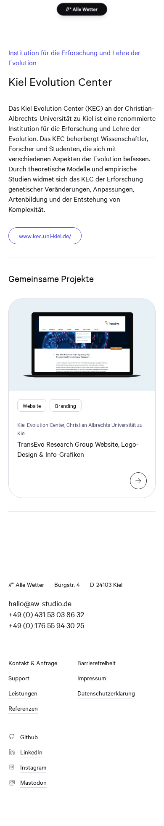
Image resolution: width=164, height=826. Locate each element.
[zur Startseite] (82, 9)
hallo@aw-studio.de (39, 603)
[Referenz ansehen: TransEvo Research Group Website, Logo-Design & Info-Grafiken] (138, 480)
